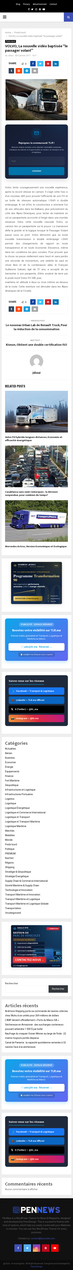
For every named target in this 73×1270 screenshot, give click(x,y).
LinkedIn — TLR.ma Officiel (27, 700)
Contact (53, 4)
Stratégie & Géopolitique (18, 871)
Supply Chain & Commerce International (26, 881)
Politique (9, 849)
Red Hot (9, 858)
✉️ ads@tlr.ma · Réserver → (36, 646)
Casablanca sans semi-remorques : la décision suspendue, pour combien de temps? (31, 493)
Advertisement (40, 4)
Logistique (10, 803)
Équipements (12, 771)
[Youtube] (55, 1248)
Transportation (13, 908)
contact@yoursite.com (43, 1238)
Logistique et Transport (17, 817)
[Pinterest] (45, 1248)
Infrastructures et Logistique (20, 789)
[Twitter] (27, 1248)
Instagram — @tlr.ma (25, 718)
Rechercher (11, 983)
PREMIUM (10, 853)
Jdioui (11, 55)
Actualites (10, 748)
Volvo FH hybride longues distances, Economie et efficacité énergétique (33, 439)
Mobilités (10, 835)
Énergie (9, 767)
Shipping (9, 867)
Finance (9, 776)
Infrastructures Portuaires (19, 794)
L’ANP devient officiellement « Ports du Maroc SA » (32, 1020)
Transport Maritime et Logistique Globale (27, 903)
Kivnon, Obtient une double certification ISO (36, 344)
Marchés (9, 830)
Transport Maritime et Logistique (22, 899)
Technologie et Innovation (19, 890)
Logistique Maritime (15, 826)
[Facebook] (18, 1248)
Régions (9, 862)
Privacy (26, 4)
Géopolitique (12, 785)
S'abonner (36, 171)
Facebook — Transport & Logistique (32, 691)
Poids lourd (10, 41)
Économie (10, 762)
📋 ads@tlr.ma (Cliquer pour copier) (36, 654)
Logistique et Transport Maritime (22, 821)
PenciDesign (36, 1266)
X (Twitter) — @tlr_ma (24, 709)
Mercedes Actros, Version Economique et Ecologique (36, 546)
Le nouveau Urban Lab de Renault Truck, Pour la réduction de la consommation (36, 327)
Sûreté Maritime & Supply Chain (22, 885)
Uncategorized (13, 912)
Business (10, 757)
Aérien (8, 753)
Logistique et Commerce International (25, 812)
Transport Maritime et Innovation (22, 894)
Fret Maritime (12, 780)
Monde (9, 840)
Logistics (9, 798)
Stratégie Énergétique (17, 876)
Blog (18, 4)
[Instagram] (36, 1248)
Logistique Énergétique (17, 808)
